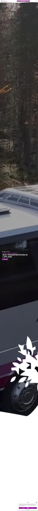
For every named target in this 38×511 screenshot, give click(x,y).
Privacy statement (27, 509)
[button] (36, 502)
